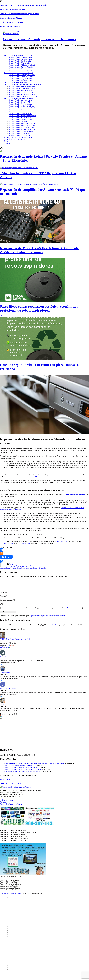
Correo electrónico (7, 600)
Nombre (3, 596)
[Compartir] (44, 561)
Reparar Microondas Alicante (11, 18)
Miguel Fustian (5, 657)
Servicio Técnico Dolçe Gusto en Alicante (23, 96)
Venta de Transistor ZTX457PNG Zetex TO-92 (20, 767)
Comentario (4, 592)
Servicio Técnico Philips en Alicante (21, 92)
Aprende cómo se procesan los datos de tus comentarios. (49, 616)
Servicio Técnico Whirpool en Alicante (22, 65)
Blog (6, 141)
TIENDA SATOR (6, 779)
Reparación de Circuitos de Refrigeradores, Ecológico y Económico (24, 568)
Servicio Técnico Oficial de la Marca (17, 82)
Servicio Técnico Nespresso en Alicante (22, 94)
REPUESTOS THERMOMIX (10, 783)
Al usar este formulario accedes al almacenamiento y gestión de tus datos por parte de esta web (42, 608)
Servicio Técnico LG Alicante (19, 112)
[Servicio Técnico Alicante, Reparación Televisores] (16, 34)
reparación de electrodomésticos (75, 494)
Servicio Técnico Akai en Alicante (20, 100)
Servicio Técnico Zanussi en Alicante (21, 69)
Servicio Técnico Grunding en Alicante (22, 129)
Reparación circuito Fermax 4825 (12, 9)
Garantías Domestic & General (14, 139)
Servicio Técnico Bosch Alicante (11, 26)
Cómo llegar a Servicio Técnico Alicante (18, 137)
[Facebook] (44, 550)
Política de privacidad (74, 608)
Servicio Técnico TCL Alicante (19, 135)
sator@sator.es (62, 541)
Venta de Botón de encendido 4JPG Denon (19, 765)
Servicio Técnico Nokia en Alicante (21, 77)
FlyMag (29, 893)
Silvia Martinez (5, 673)
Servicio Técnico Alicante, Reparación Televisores (39, 39)
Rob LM (3, 704)
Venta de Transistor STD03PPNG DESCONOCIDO (22, 769)
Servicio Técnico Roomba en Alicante (21, 566)
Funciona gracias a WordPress (10, 893)
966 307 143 (8, 543)
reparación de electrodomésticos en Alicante (25, 477)
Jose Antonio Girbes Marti (9, 688)
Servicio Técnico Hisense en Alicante (21, 131)
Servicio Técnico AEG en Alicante (20, 71)
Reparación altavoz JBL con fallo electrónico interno (22, 771)
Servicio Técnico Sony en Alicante (20, 79)
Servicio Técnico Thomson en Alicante (22, 108)
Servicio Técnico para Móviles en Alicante (18, 73)
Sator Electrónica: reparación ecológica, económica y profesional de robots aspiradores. (39, 308)
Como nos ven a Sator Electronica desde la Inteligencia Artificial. (23, 5)
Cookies (3, 802)
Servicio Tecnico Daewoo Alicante (21, 67)
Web (1, 604)
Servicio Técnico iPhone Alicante (20, 81)
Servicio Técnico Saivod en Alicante (21, 102)
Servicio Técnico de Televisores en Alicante (19, 98)
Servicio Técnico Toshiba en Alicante (21, 106)
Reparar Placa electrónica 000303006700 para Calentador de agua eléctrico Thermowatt (34, 763)
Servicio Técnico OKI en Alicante (20, 120)
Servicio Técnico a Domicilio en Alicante (18, 55)
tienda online (26, 543)
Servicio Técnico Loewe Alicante (20, 114)
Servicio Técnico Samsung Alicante (21, 110)
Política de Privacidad (7, 800)
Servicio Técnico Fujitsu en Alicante (21, 127)
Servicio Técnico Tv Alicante (19, 121)
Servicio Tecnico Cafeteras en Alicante (22, 88)
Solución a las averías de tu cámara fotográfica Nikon (19, 14)
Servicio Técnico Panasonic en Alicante (22, 116)
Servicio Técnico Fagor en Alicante (21, 57)
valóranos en (4, 647)
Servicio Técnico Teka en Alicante (20, 63)
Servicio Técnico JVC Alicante (19, 133)
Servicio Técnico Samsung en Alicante (22, 75)
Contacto (7, 143)
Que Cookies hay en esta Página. (11, 804)
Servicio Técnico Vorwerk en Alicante (22, 86)
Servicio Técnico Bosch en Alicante (21, 61)
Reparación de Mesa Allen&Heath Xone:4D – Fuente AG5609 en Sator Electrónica (39, 250)
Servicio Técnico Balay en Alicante (21, 59)
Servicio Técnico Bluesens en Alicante (22, 123)
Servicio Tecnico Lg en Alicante (11, 22)
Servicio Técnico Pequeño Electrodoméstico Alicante (22, 84)
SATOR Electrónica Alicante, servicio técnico (15, 639)
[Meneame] (44, 553)
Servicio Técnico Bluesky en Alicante (22, 125)
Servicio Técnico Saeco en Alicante (21, 90)
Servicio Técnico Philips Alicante (20, 118)
